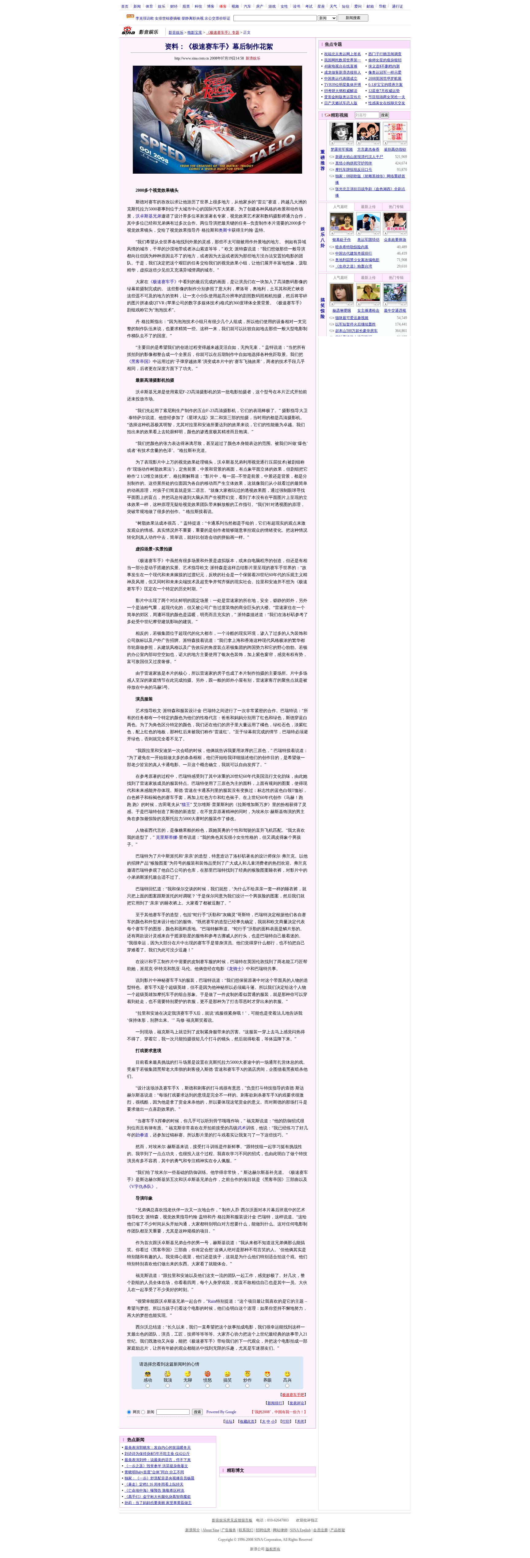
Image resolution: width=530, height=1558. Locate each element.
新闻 (137, 6)
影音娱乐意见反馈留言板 (232, 1520)
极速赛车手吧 (293, 1395)
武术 (241, 1128)
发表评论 (297, 1403)
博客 (210, 6)
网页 (136, 1412)
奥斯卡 (225, 230)
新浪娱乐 (253, 58)
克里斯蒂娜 (166, 837)
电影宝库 (194, 32)
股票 (186, 6)
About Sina (210, 1530)
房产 (259, 6)
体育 (149, 6)
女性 (284, 6)
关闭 (300, 1421)
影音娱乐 (176, 32)
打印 (286, 1421)
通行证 (397, 6)
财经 (174, 6)
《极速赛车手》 (163, 282)
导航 (382, 6)
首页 (125, 6)
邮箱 (370, 6)
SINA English (300, 1530)
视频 (235, 6)
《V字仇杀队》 (141, 1186)
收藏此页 (247, 1421)
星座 (321, 6)
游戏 (272, 6)
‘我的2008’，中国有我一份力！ (279, 1412)
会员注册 (320, 1530)
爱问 (358, 6)
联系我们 (246, 1530)
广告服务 (228, 1530)
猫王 (186, 804)
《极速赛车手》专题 (222, 32)
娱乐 (161, 6)
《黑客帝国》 (140, 361)
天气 (333, 6)
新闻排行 (274, 1403)
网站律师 (280, 1530)
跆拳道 (142, 1135)
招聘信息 (263, 1530)
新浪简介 (192, 1530)
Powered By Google (221, 1412)
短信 (345, 6)
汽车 (247, 6)
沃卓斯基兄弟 (148, 216)
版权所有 (273, 1549)
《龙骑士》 (235, 968)
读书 (296, 6)
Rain (212, 1301)
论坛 (228, 1421)
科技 (198, 6)
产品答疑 (337, 1530)
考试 (309, 6)
